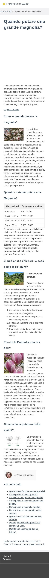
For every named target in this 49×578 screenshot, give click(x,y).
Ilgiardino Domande (17, 4)
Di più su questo (11, 110)
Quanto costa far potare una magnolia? (27, 491)
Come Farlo (4, 11)
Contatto (7, 559)
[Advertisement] (24, 57)
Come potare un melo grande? (23, 494)
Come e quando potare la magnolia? (26, 497)
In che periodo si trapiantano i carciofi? (22, 541)
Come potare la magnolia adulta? (24, 507)
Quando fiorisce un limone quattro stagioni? (24, 544)
